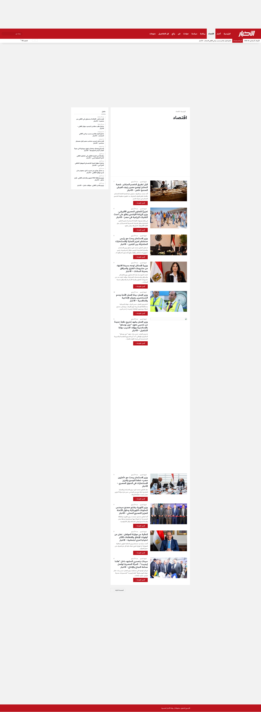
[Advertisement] (130, 14)
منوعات (152, 34)
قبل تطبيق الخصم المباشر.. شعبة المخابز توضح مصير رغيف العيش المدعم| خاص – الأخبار (132, 187)
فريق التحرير (143, 181)
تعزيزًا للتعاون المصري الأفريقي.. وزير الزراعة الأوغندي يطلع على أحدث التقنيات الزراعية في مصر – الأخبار (131, 214)
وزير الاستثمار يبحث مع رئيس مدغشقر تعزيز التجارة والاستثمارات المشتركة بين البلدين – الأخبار (131, 241)
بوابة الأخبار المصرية (167, 708)
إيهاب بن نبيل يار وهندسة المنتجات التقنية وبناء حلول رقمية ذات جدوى (210, 40)
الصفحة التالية (119, 590)
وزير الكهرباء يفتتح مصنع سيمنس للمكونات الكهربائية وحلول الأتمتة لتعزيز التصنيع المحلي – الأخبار (132, 510)
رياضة (202, 34)
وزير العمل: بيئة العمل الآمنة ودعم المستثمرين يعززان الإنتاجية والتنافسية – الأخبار (132, 298)
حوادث (186, 34)
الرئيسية (227, 34)
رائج (173, 34)
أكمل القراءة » (140, 203)
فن (179, 34)
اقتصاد (211, 34)
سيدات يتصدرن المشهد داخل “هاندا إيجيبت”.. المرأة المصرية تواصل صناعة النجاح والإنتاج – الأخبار (131, 564)
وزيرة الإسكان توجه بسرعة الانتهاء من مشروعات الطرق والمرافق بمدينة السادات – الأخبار (132, 268)
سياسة (194, 34)
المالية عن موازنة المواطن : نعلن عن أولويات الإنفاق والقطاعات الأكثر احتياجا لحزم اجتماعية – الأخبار (131, 537)
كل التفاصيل (163, 34)
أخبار (219, 34)
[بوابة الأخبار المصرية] (246, 34)
